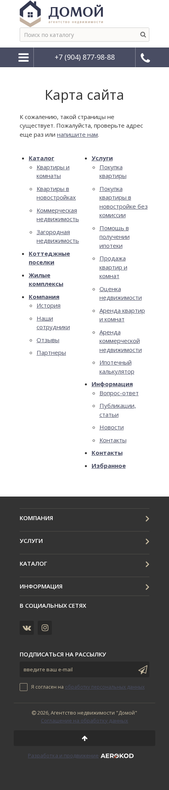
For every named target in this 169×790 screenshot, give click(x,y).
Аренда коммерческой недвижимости (120, 341)
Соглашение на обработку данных (84, 720)
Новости (111, 427)
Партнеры (51, 352)
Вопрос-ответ (119, 393)
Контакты (113, 440)
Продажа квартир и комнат (113, 267)
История (49, 305)
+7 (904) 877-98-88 (85, 57)
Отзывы (48, 340)
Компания (44, 297)
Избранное (109, 465)
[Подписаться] (141, 669)
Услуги (102, 158)
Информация (112, 384)
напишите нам (77, 134)
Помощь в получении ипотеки (114, 236)
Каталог (41, 158)
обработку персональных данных (105, 687)
